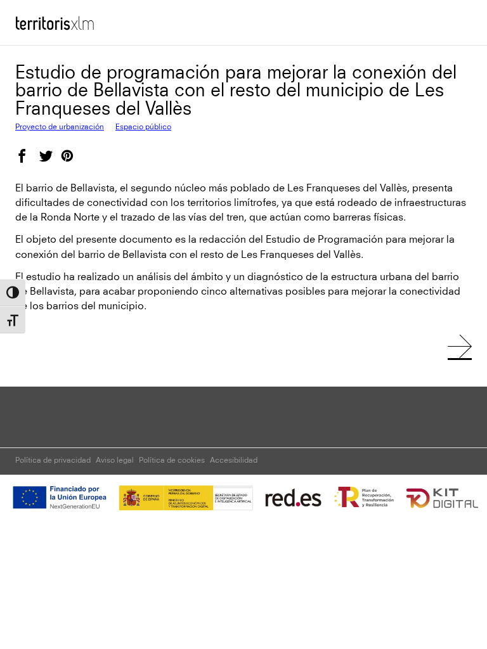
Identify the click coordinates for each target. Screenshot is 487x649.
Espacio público (143, 127)
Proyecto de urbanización (59, 127)
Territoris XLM (47, 18)
